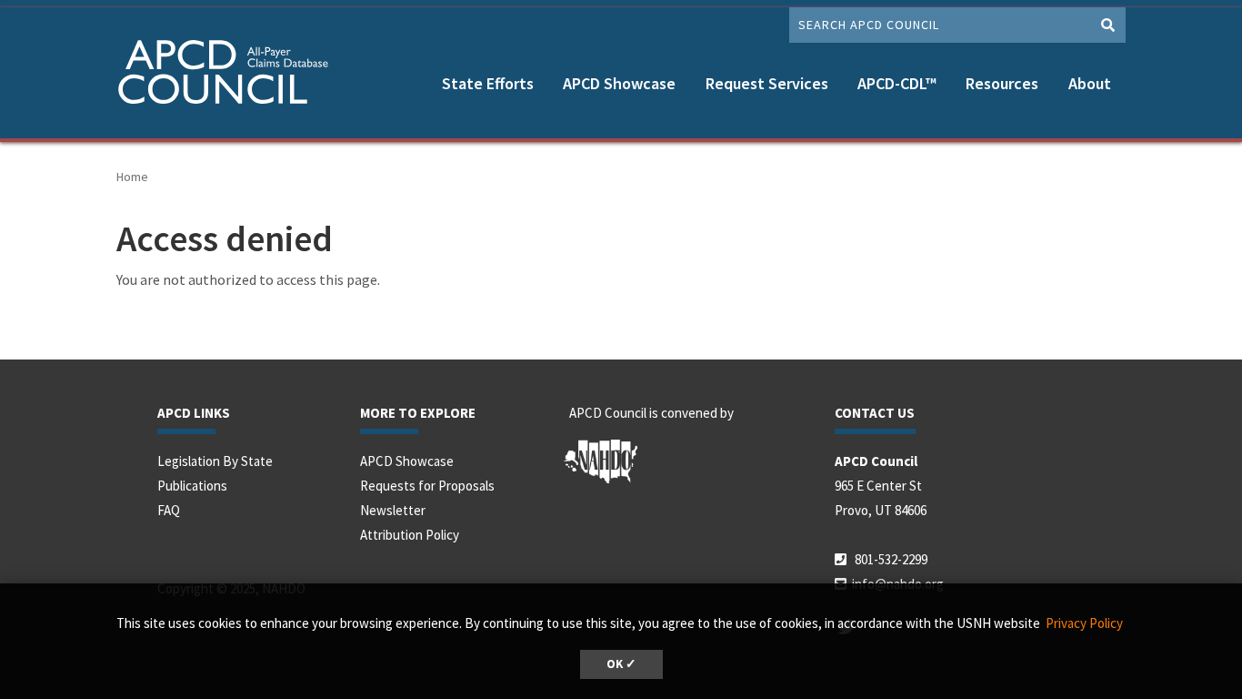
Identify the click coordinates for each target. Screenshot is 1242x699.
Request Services (767, 83)
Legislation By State (215, 461)
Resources (1002, 83)
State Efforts (488, 83)
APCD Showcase (619, 83)
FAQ (168, 510)
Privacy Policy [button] (1084, 623)
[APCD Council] (230, 75)
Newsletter (393, 510)
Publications (192, 485)
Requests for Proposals (427, 485)
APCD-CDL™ (897, 83)
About (1089, 83)
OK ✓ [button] (621, 664)
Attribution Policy (409, 534)
